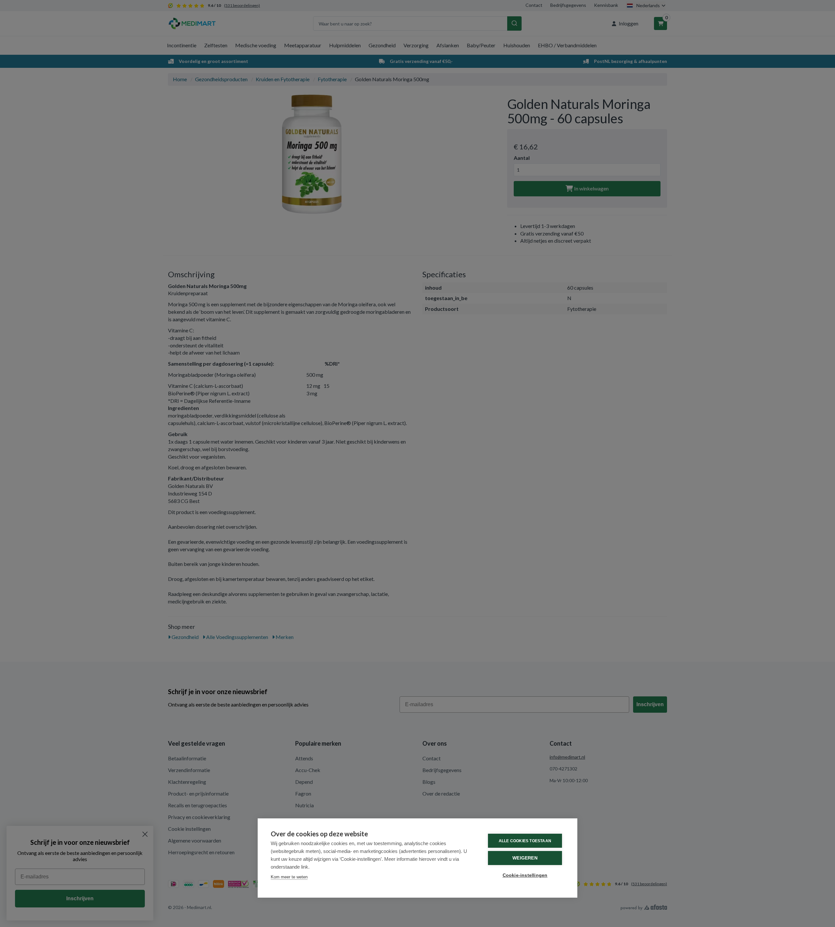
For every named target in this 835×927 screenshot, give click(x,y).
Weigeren (525, 858)
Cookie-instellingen (525, 875)
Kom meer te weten (289, 876)
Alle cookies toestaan (525, 841)
